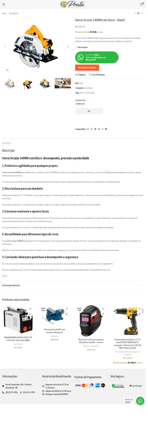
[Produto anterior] (135, 13)
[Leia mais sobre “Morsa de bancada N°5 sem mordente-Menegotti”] (66, 313)
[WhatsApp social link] (102, 129)
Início (4, 13)
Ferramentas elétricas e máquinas (127, 352)
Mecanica (86, 346)
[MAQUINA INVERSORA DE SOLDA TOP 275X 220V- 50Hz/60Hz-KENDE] (18, 320)
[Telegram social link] (106, 129)
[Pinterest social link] (95, 129)
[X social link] (92, 129)
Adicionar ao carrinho (87, 68)
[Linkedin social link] (99, 129)
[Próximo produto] (142, 13)
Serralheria (13, 13)
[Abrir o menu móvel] (4, 4)
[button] (5, 47)
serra (82, 93)
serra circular (90, 93)
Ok (89, 111)
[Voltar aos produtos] (138, 13)
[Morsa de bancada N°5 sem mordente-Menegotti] (55, 316)
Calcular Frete (80, 100)
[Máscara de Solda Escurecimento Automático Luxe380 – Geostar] (91, 321)
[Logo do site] (73, 4)
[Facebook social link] (88, 129)
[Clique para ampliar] (7, 70)
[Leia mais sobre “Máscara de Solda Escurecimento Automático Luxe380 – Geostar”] (103, 313)
